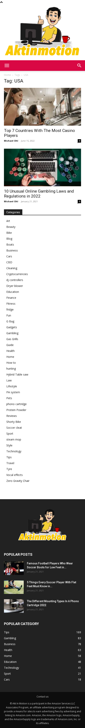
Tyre (9, 469)
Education (12, 292)
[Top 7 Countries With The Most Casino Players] (42, 107)
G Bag (10, 321)
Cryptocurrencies (17, 274)
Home (7, 75)
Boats (10, 244)
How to (11, 362)
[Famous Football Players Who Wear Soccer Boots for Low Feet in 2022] (14, 568)
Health (10, 351)
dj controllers (14, 280)
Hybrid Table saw (17, 374)
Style (9, 445)
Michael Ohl (11, 140)
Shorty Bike (13, 422)
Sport (9, 433)
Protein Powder (16, 410)
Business (12, 250)
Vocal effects (14, 475)
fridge (10, 309)
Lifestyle (11, 386)
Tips (9, 457)
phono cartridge (16, 404)
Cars (9, 256)
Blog (9, 238)
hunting (11, 368)
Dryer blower (14, 286)
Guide (10, 345)
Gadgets (11, 327)
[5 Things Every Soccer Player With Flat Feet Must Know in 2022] (14, 587)
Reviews (11, 416)
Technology (13, 451)
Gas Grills (12, 339)
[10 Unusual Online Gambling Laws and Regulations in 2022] (42, 167)
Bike (9, 233)
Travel (10, 463)
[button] (6, 65)
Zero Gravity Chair (17, 481)
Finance (11, 298)
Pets (9, 398)
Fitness (10, 303)
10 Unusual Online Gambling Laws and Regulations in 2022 (39, 193)
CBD (9, 262)
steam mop (13, 439)
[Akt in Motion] (42, 32)
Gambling (12, 333)
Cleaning (11, 268)
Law (9, 380)
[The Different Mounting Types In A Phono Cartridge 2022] (14, 606)
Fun (8, 315)
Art (8, 221)
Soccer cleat (14, 427)
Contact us (42, 696)
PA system (13, 392)
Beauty (10, 227)
